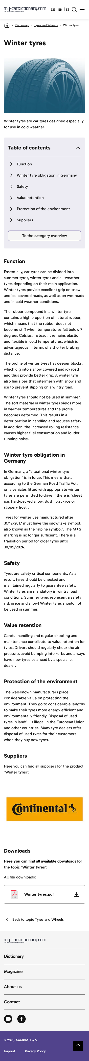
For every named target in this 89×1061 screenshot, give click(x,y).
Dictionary (22, 25)
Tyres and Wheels (46, 25)
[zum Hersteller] (44, 809)
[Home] (7, 25)
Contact (12, 1002)
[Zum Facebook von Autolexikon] (21, 1019)
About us (13, 986)
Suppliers (25, 220)
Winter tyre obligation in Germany (47, 175)
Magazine (13, 971)
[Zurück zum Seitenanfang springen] (78, 1046)
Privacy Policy (35, 1051)
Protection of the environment (43, 208)
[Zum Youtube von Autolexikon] (8, 1019)
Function (24, 164)
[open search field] (74, 9)
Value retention (30, 197)
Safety (22, 186)
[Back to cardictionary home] (25, 9)
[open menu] (82, 9)
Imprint (9, 1051)
